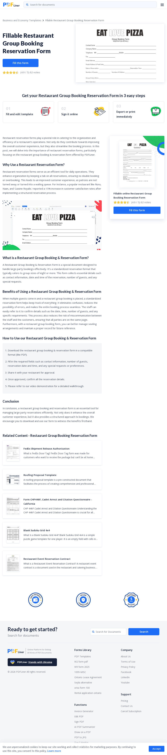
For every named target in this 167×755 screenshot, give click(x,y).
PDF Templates (82, 656)
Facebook (126, 672)
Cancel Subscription (131, 711)
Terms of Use (128, 661)
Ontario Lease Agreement (88, 677)
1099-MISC (80, 672)
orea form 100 (82, 687)
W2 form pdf (81, 661)
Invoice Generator (83, 711)
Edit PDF (79, 716)
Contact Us (127, 706)
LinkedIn (125, 677)
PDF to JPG (80, 737)
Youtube (125, 682)
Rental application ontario (87, 692)
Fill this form (20, 63)
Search (144, 631)
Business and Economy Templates (22, 20)
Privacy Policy (128, 666)
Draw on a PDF (82, 732)
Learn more (54, 750)
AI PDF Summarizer (84, 726)
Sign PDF (79, 721)
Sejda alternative (83, 682)
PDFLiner (34, 662)
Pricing (124, 700)
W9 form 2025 (82, 666)
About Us (126, 656)
